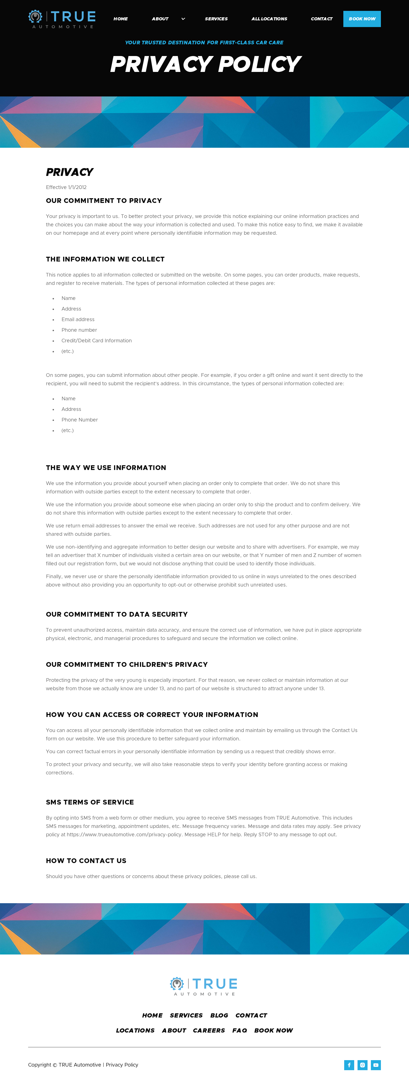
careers (209, 1031)
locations (135, 1031)
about (174, 1031)
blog (219, 1016)
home (121, 19)
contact (321, 19)
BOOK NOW (362, 19)
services (216, 19)
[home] (61, 18)
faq (239, 1031)
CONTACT (251, 1016)
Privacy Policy (122, 1065)
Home (152, 1016)
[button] (165, 19)
